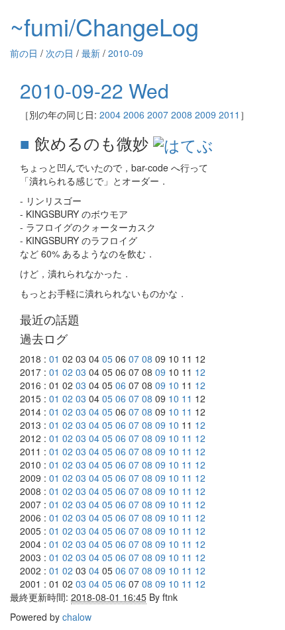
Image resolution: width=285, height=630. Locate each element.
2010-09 (125, 53)
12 (200, 372)
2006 (133, 114)
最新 (91, 53)
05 (107, 358)
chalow (76, 616)
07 (134, 358)
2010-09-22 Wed (94, 90)
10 (173, 385)
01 (54, 358)
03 (81, 372)
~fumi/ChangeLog (104, 26)
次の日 (60, 53)
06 (120, 385)
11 (187, 398)
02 (67, 372)
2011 (229, 114)
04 (94, 411)
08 (147, 358)
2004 (110, 114)
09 (160, 372)
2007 (157, 114)
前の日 (24, 53)
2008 (181, 114)
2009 (205, 114)
